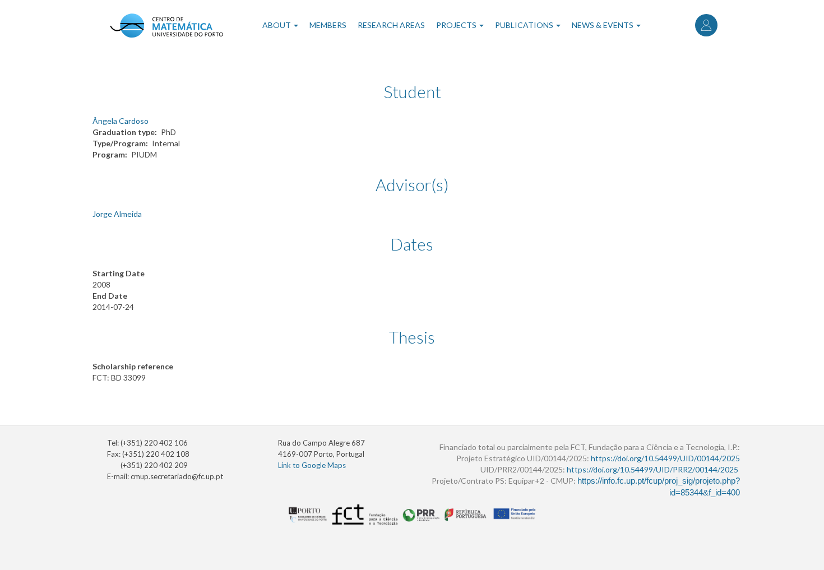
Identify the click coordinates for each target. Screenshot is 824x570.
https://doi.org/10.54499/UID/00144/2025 (665, 458)
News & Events (603, 25)
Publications (525, 25)
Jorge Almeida (117, 214)
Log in (706, 25)
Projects (457, 25)
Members (327, 25)
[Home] (166, 25)
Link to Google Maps (312, 465)
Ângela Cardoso (120, 121)
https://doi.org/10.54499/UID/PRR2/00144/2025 (652, 469)
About (277, 25)
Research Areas (391, 25)
